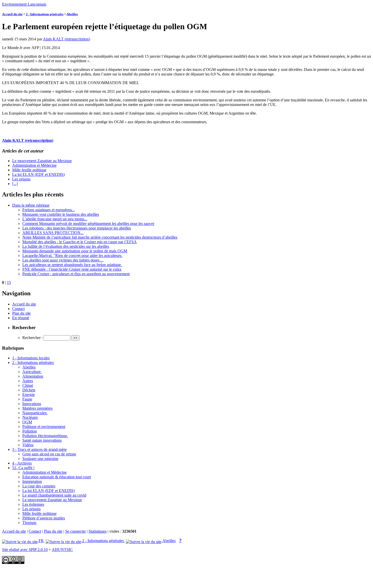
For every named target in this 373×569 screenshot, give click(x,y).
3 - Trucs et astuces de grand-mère (39, 449)
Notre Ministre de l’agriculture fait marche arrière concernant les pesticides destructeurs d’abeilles (99, 237)
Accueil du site (12, 14)
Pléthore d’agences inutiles (43, 518)
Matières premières (37, 408)
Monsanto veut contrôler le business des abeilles (60, 214)
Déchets (28, 390)
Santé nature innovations (42, 440)
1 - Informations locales (31, 358)
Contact (18, 308)
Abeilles (72, 14)
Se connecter (75, 531)
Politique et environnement (43, 426)
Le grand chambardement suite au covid (54, 495)
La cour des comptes (38, 486)
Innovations (31, 404)
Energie (28, 394)
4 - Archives (22, 463)
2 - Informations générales (44, 14)
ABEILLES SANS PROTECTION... (52, 232)
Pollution (29, 431)
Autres (27, 381)
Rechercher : (32, 337)
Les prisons (21, 179)
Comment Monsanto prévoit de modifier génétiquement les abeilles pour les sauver (88, 223)
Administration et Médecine (34, 165)
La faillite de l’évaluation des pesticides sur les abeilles (65, 246)
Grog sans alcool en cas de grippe (49, 454)
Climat (27, 385)
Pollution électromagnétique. (45, 436)
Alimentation (32, 376)
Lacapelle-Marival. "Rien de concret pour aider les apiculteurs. (72, 255)
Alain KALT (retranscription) (66, 39)
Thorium (29, 522)
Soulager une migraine (40, 458)
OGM (27, 422)
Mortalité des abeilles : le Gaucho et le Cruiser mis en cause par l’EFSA (79, 242)
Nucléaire (30, 417)
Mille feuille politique (29, 170)
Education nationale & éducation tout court (56, 477)
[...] (15, 183)
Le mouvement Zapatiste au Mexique (42, 161)
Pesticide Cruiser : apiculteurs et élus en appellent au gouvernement (76, 274)
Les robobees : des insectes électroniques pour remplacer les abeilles (76, 228)
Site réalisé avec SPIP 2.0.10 (25, 549)
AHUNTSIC (62, 549)
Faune (27, 399)
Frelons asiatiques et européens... (48, 210)
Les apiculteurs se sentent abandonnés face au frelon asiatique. (72, 265)
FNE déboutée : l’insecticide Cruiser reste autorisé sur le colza (71, 269)
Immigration (32, 481)
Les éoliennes (33, 504)
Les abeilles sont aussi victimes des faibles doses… (63, 260)
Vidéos (27, 445)
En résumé (20, 318)
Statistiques (98, 531)
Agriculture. (32, 372)
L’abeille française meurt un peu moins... (54, 219)
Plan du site (21, 313)
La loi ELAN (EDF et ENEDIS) (38, 174)
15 (9, 282)
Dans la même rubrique (30, 205)
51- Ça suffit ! (23, 468)
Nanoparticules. (34, 413)
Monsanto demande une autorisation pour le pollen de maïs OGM (74, 251)
